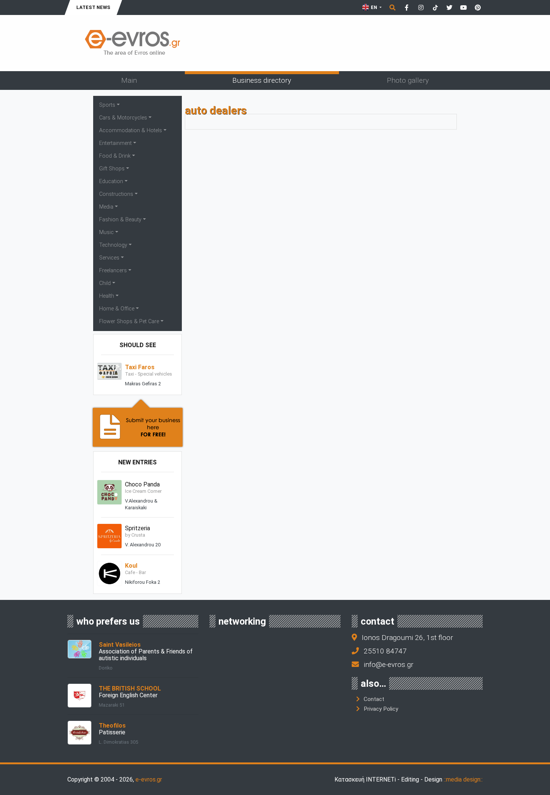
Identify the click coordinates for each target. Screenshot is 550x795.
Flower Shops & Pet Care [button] (129, 321)
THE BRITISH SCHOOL (130, 688)
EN (374, 7)
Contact (374, 699)
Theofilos (112, 725)
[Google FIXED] (346, 55)
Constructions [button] (116, 194)
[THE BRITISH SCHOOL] (79, 695)
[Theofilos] (79, 732)
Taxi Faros (140, 367)
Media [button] (106, 207)
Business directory (261, 80)
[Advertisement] (346, 41)
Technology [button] (113, 245)
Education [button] (111, 181)
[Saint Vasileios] (79, 648)
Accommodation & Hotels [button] (130, 130)
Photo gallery (408, 80)
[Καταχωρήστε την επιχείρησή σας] (137, 422)
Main (129, 80)
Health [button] (106, 296)
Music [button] (106, 232)
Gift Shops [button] (112, 169)
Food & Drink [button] (115, 156)
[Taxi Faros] (109, 370)
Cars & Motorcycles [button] (123, 118)
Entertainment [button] (115, 143)
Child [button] (105, 283)
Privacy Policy (381, 709)
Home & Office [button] (116, 309)
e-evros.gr (148, 779)
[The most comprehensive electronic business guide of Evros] (132, 42)
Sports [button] (107, 105)
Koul (131, 565)
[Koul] (109, 573)
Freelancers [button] (113, 270)
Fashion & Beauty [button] (120, 219)
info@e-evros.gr (388, 664)
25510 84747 (385, 651)
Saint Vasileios (120, 644)
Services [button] (109, 258)
